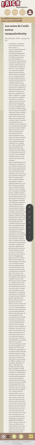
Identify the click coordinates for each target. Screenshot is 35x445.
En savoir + (7, 441)
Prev (14, 436)
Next (21, 436)
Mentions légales (16, 441)
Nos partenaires (27, 441)
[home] (29, 207)
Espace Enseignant (17, 443)
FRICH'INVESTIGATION (14, 4)
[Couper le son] (3, 436)
